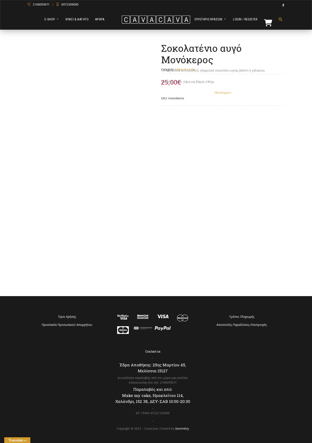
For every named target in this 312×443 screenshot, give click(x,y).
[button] (279, 19)
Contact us (152, 351)
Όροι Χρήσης (67, 317)
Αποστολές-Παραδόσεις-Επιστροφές (241, 325)
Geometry (182, 428)
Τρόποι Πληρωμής (241, 317)
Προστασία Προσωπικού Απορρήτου (67, 325)
